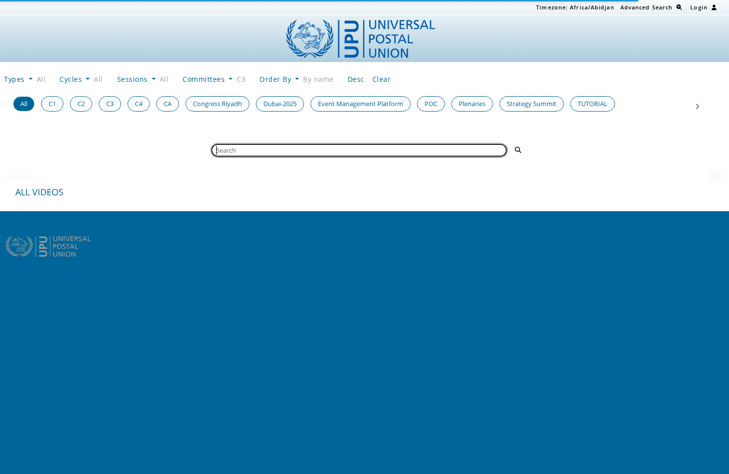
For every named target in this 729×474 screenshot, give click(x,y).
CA (168, 103)
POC (431, 103)
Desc (356, 79)
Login (699, 7)
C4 (138, 103)
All (23, 103)
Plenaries (472, 103)
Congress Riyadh (217, 103)
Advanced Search (646, 7)
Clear (381, 79)
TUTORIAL (593, 103)
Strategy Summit (531, 103)
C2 (81, 103)
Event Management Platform (360, 103)
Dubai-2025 (280, 103)
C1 (52, 103)
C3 (110, 103)
